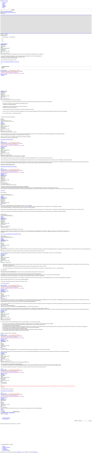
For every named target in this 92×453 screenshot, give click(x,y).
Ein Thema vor (11, 412)
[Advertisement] (33, 23)
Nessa (2, 399)
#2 (1, 97)
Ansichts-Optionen (4, 43)
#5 (1, 181)
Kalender (4, 6)
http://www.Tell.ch (4, 70)
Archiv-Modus (5, 449)
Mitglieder (4, 5)
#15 (1, 406)
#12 (1, 347)
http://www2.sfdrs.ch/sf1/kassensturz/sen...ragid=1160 (10, 61)
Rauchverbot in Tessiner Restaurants (7, 139)
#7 (1, 225)
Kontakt (4, 446)
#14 (1, 381)
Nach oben (4, 448)
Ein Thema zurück (4, 412)
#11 (1, 317)
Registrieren (10, 11)
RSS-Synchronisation (6, 450)
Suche (4, 4)
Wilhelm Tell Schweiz (6, 447)
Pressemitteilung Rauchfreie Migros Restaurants (9, 166)
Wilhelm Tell (5, 2)
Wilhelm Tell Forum (3, 12)
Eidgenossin (3, 240)
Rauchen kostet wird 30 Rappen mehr (7, 390)
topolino (2, 91)
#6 (1, 204)
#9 (1, 261)
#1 (1, 52)
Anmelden (6, 11)
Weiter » (6, 33)
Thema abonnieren (6, 418)
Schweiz (9, 12)
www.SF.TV (3, 190)
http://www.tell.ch (6, 283)
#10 (1, 297)
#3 (1, 129)
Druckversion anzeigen (6, 417)
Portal (4, 3)
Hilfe (3, 7)
